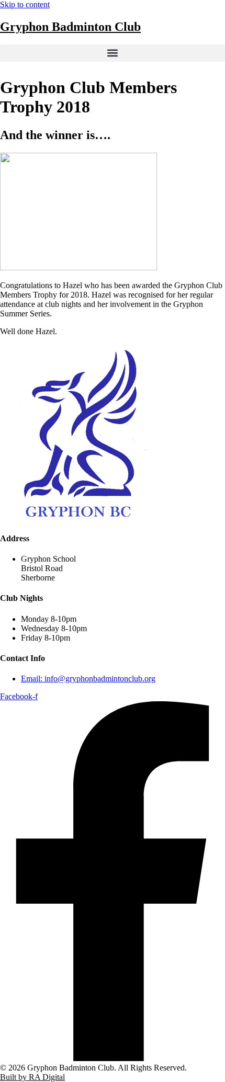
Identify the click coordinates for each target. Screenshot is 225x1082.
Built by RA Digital (32, 1077)
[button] (112, 53)
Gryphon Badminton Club (70, 26)
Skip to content (25, 4)
